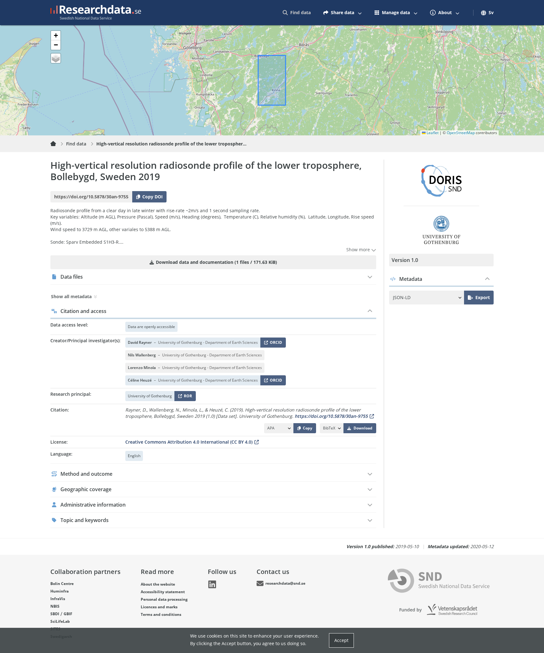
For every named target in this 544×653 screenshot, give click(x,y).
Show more (358, 250)
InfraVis (57, 598)
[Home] (57, 144)
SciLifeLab (60, 621)
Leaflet (432, 132)
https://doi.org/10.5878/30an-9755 (331, 416)
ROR (187, 397)
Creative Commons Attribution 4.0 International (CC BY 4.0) (188, 442)
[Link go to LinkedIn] (212, 584)
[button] (55, 35)
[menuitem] (296, 12)
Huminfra (59, 591)
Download (363, 428)
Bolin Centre (62, 583)
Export (482, 297)
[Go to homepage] (95, 13)
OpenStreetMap (461, 132)
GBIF (68, 613)
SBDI (54, 613)
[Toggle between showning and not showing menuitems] (360, 12)
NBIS (55, 606)
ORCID (275, 344)
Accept (341, 640)
